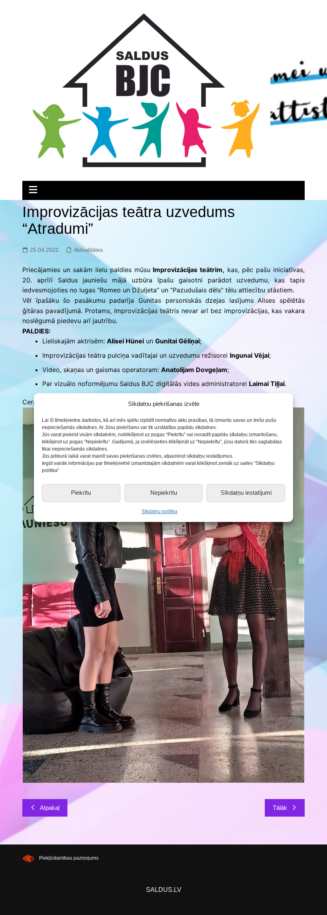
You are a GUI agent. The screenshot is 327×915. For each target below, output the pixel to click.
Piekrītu (81, 492)
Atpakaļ (49, 807)
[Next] (288, 595)
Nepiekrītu (163, 492)
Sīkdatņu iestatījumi (246, 492)
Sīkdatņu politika (159, 511)
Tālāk (280, 807)
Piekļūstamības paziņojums (68, 858)
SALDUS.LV (163, 889)
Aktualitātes (88, 250)
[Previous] (39, 595)
